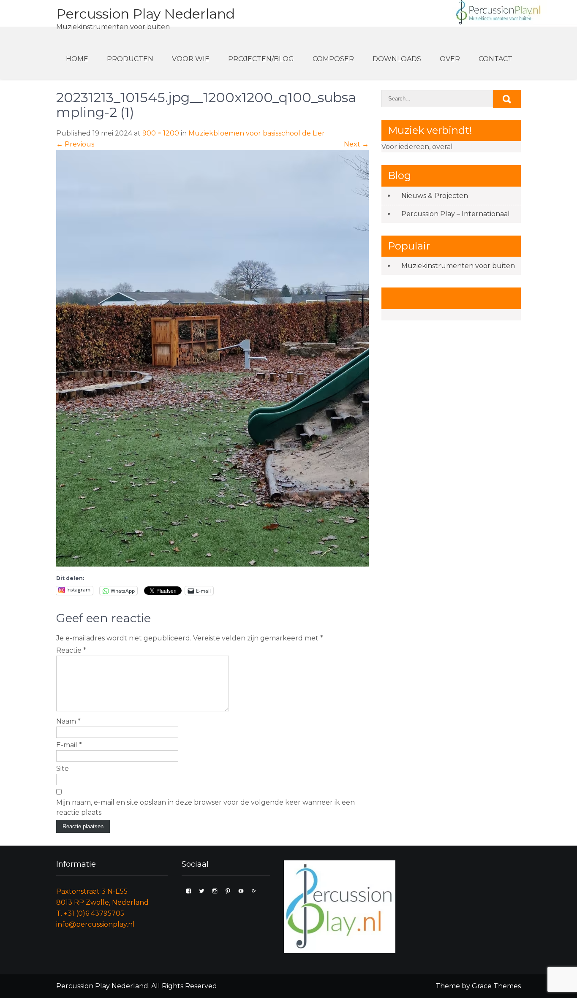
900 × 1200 (160, 133)
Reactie (71, 650)
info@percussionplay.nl (95, 924)
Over (450, 59)
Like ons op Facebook (442, 298)
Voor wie (191, 59)
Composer (333, 59)
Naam (68, 721)
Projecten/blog (261, 59)
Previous (75, 144)
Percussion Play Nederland (145, 13)
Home (77, 59)
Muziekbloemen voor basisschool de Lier (256, 133)
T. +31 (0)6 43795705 (90, 913)
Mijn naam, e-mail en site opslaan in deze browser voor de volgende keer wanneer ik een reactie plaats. (205, 807)
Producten (130, 59)
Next (356, 144)
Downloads (397, 59)
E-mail (69, 745)
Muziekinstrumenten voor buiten (458, 266)
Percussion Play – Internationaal (455, 214)
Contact (495, 59)
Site (62, 769)
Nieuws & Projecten (434, 196)
